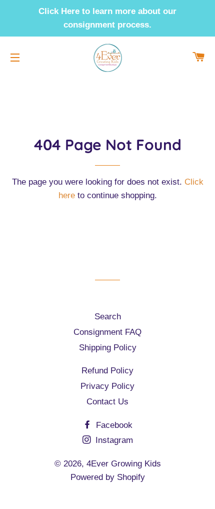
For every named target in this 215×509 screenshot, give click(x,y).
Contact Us (107, 401)
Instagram (113, 440)
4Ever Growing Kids (123, 463)
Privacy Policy (107, 386)
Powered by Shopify (107, 477)
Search (107, 316)
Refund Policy (108, 370)
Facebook (113, 425)
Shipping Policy (107, 347)
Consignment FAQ (108, 332)
